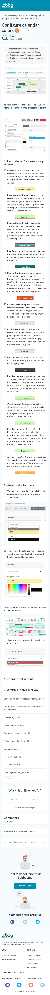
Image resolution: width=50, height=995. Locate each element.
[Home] (7, 5)
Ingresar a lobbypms (9, 959)
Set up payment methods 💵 (16, 741)
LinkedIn (38, 922)
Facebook (12, 922)
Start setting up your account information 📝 (24, 698)
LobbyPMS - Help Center (13, 15)
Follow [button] (28, 31)
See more (9, 779)
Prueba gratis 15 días (34, 978)
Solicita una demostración (11, 978)
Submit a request (25, 885)
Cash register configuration (16, 772)
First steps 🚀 (35, 15)
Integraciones (32, 967)
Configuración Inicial (34, 959)
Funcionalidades (32, 963)
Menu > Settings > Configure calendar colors (25, 107)
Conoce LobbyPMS (34, 955)
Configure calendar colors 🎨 (17, 733)
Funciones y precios (9, 955)
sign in (13, 831)
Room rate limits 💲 (12, 756)
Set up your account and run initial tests (19, 18)
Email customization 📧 (14, 725)
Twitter (25, 922)
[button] (45, 5)
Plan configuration (12, 717)
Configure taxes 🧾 (12, 749)
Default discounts (12, 764)
